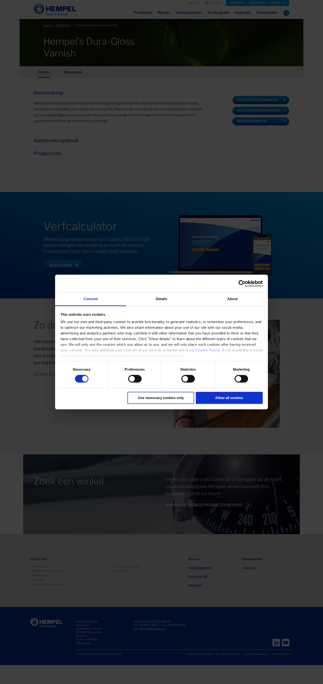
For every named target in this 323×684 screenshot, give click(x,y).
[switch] (135, 379)
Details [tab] (161, 299)
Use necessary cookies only (161, 398)
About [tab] (232, 299)
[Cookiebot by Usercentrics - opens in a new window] (242, 283)
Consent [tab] (90, 299)
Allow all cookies (229, 398)
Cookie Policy (208, 350)
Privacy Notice (170, 356)
